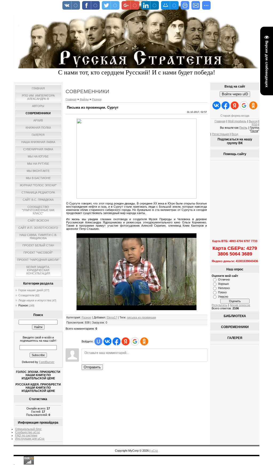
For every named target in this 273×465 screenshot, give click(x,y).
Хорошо (223, 283)
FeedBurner (46, 362)
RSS (255, 124)
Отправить (92, 367)
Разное (23, 305)
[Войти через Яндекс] (126, 341)
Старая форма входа (234, 115)
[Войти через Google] (135, 341)
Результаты (219, 305)
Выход (253, 121)
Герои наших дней (30, 290)
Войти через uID (235, 94)
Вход (234, 134)
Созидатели (26, 295)
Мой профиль (237, 121)
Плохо (222, 292)
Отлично (224, 279)
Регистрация (220, 134)
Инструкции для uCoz (30, 438)
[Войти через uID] (98, 341)
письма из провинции (141, 317)
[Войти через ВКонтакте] (107, 341)
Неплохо (224, 288)
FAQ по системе (26, 435)
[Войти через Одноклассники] (144, 341)
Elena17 (112, 317)
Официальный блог (28, 429)
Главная (71, 99)
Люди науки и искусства (34, 300)
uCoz (154, 450)
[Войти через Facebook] (117, 341)
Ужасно (223, 296)
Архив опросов (240, 305)
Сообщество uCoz (27, 432)
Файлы (84, 99)
